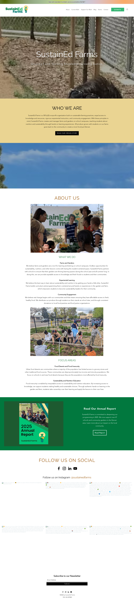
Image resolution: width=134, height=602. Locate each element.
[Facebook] (59, 468)
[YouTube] (75, 468)
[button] (127, 9)
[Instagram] (64, 468)
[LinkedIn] (69, 468)
